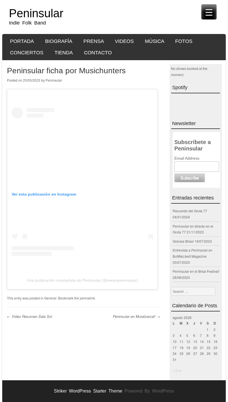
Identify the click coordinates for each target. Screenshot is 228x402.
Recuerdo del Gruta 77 (190, 210)
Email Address (186, 158)
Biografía (58, 41)
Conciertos (26, 52)
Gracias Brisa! (183, 241)
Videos (124, 41)
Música (154, 41)
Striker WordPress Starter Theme (88, 391)
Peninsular (36, 13)
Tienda (63, 52)
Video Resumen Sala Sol (29, 316)
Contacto (98, 52)
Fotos (183, 41)
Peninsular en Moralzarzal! (136, 316)
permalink (87, 298)
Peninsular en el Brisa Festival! (196, 271)
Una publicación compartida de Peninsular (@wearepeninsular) (82, 280)
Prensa (93, 41)
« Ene (177, 370)
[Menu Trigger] (209, 12)
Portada (22, 41)
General (50, 298)
